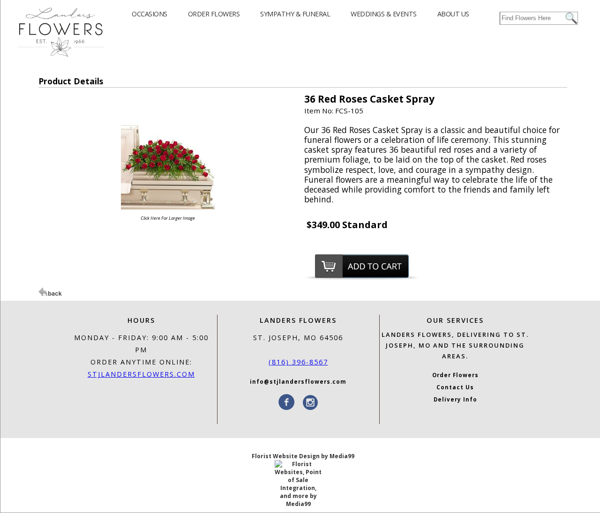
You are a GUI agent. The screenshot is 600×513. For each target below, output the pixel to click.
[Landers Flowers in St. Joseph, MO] (60, 56)
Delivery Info (455, 399)
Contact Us (455, 387)
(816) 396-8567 (298, 361)
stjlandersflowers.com (141, 374)
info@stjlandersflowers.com (298, 381)
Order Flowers (455, 375)
